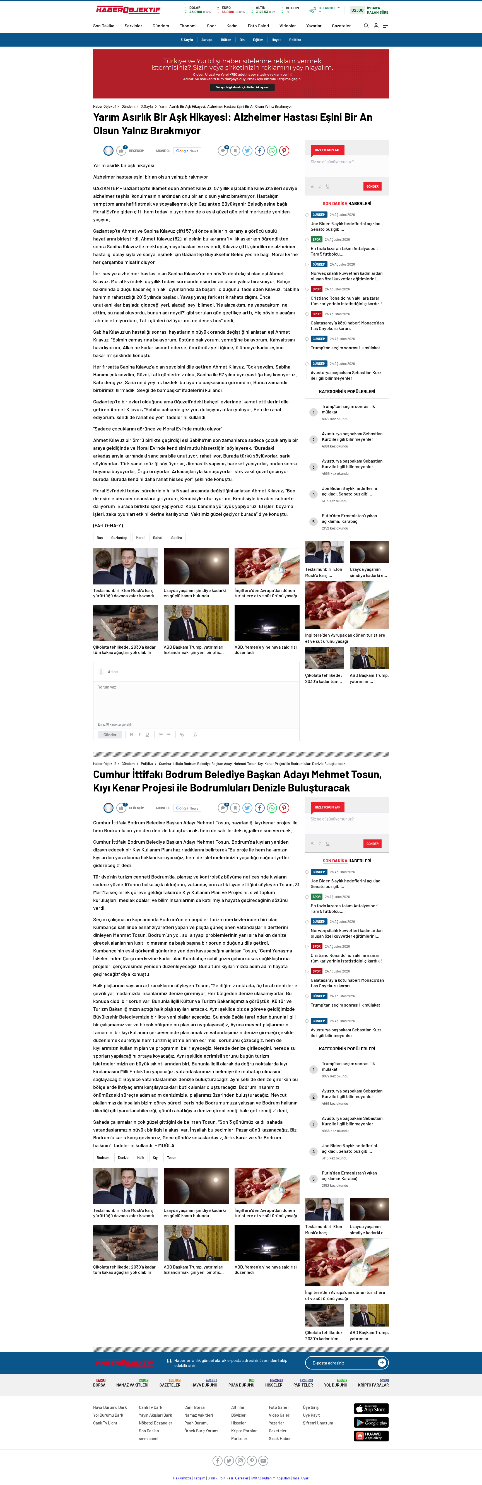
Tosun (171, 1157)
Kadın (232, 25)
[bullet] (168, 734)
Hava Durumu (204, 1383)
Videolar (287, 25)
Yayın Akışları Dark (155, 1414)
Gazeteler (341, 25)
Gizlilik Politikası (220, 1478)
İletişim (199, 1478)
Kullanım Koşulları (276, 1478)
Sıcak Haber (280, 1438)
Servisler (133, 25)
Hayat (276, 39)
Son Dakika (103, 25)
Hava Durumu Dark (110, 1407)
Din (242, 39)
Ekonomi (188, 25)
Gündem (161, 25)
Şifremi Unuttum (318, 1422)
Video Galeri (279, 1414)
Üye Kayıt (311, 1414)
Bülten (226, 39)
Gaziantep (119, 537)
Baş (100, 537)
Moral (140, 537)
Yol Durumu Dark (108, 1414)
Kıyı (155, 1157)
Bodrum (103, 1157)
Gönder (110, 734)
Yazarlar (314, 25)
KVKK (255, 1478)
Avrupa (207, 39)
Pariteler (303, 1383)
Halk (140, 1157)
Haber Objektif (104, 106)
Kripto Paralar (373, 1383)
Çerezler (242, 1478)
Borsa (99, 1383)
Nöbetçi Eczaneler (155, 1422)
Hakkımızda (182, 1478)
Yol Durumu (335, 1383)
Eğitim (258, 39)
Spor (211, 25)
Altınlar (238, 1407)
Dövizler (238, 1414)
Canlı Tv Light (105, 1422)
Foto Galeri (258, 25)
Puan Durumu (241, 1383)
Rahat (158, 537)
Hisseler (274, 1383)
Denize (123, 1157)
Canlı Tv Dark (150, 1407)
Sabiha (176, 537)
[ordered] (161, 734)
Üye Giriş (311, 1407)
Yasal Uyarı (300, 1478)
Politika (295, 39)
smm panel (148, 1438)
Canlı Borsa (194, 1407)
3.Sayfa (187, 39)
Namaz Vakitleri (132, 1383)
